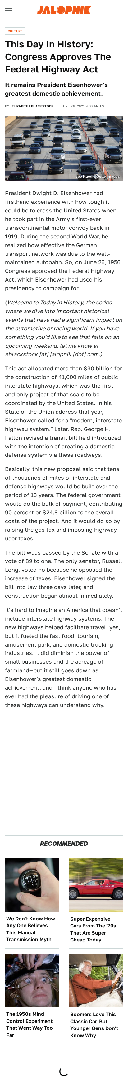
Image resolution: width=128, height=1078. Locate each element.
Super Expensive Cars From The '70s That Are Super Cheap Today (93, 929)
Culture (15, 31)
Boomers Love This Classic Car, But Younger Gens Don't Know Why (94, 1024)
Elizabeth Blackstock (33, 106)
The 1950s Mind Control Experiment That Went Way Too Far (29, 1024)
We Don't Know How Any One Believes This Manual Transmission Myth (30, 929)
